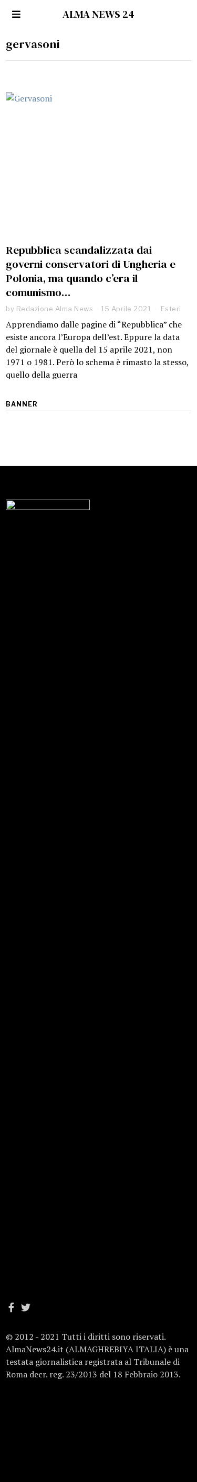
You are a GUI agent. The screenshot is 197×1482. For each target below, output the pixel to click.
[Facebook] (11, 1307)
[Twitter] (25, 1307)
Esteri (171, 308)
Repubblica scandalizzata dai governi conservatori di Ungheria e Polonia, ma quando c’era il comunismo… (90, 271)
